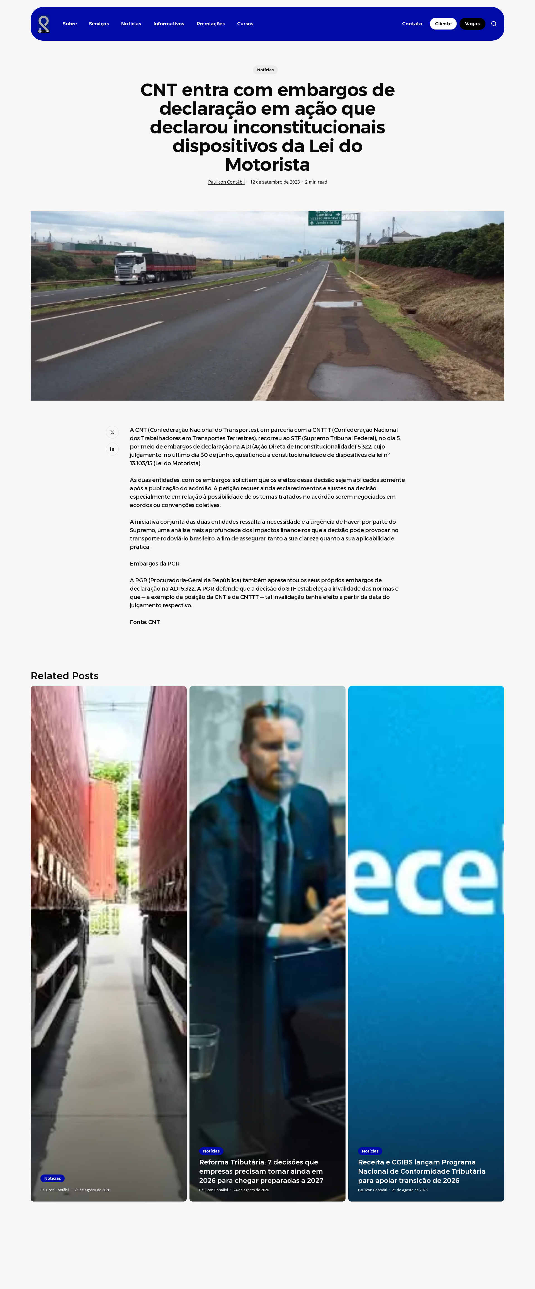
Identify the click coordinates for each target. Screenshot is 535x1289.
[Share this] (112, 432)
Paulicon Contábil (226, 182)
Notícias (265, 69)
